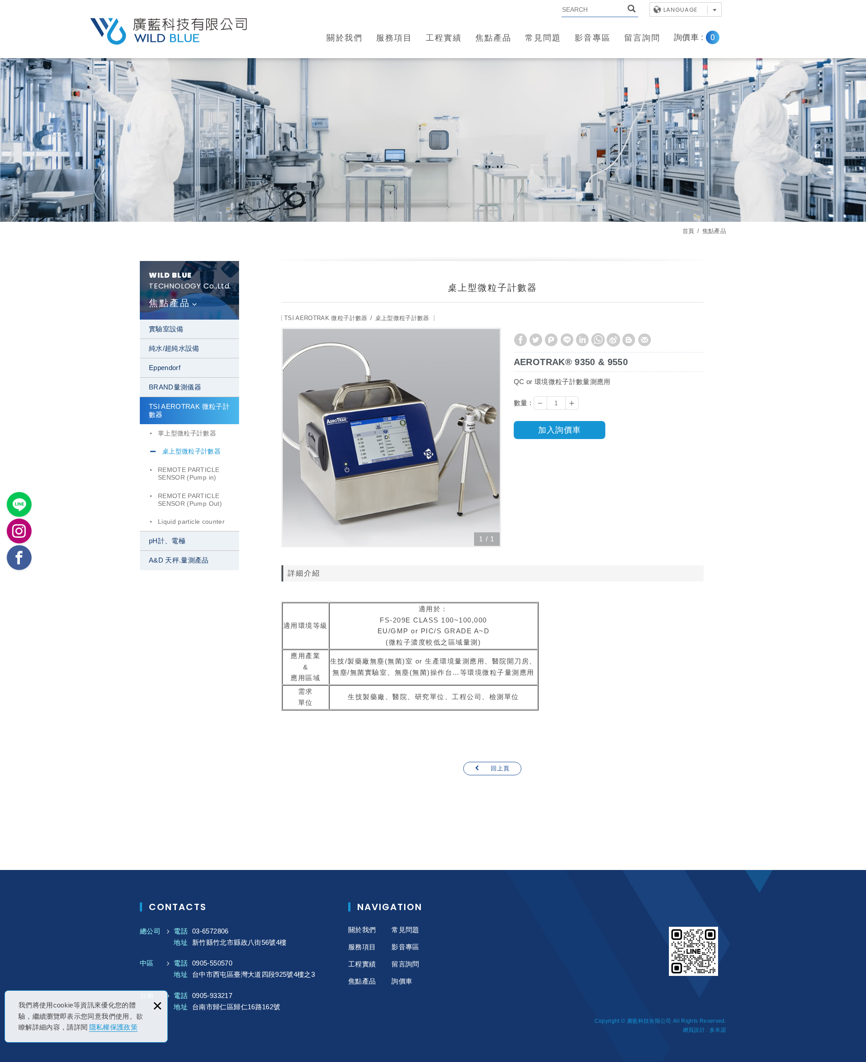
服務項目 (394, 37)
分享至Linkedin (582, 340)
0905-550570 (212, 963)
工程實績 (444, 37)
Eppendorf (164, 367)
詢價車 (701, 37)
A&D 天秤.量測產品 (179, 560)
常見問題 (543, 37)
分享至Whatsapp (598, 340)
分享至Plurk (551, 340)
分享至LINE (567, 340)
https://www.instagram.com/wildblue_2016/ (19, 531)
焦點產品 (493, 37)
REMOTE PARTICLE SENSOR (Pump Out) (190, 499)
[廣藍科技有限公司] (169, 31)
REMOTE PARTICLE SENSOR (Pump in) (188, 473)
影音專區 (593, 37)
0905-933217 (212, 995)
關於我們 (345, 37)
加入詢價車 (559, 430)
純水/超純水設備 (174, 348)
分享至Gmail (644, 340)
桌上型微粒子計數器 (191, 451)
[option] (391, 437)
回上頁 (500, 768)
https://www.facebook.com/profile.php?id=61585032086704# (19, 557)
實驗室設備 (166, 329)
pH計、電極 (167, 541)
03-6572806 (210, 931)
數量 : (522, 403)
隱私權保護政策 (113, 1027)
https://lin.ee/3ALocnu (19, 504)
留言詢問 (642, 37)
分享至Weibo (613, 340)
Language (680, 9)
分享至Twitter (536, 340)
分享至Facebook (520, 340)
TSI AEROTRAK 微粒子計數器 (189, 410)
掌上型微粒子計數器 (187, 433)
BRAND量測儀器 (175, 387)
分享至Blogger (629, 340)
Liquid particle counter (191, 521)
